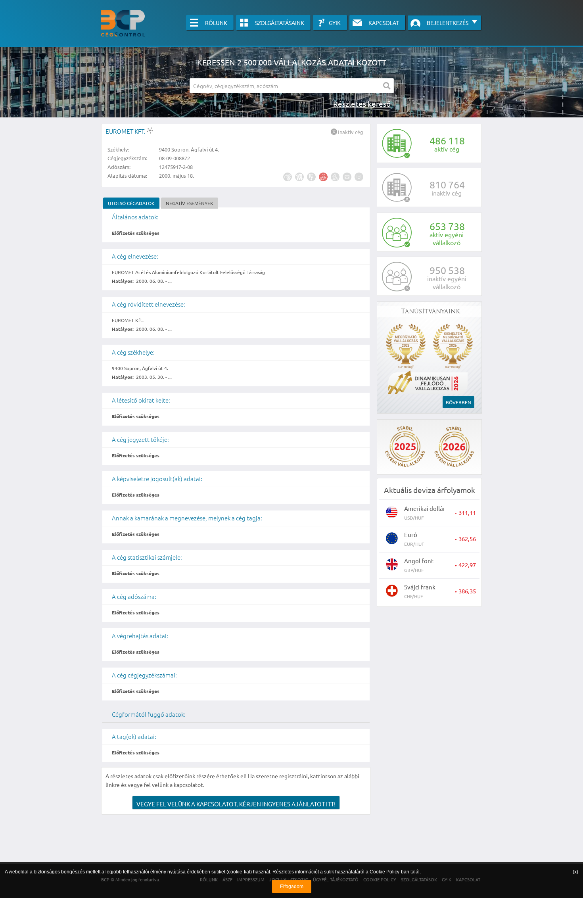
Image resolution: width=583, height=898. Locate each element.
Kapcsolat (383, 22)
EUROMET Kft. (126, 131)
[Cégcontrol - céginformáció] (123, 23)
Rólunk (216, 22)
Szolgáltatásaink (279, 22)
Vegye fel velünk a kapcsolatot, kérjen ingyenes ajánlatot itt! (236, 804)
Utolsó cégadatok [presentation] (131, 203)
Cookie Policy (384, 872)
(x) (575, 872)
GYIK (335, 22)
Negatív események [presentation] (189, 203)
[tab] (131, 203)
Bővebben (458, 402)
